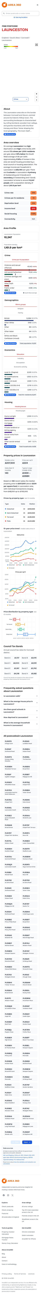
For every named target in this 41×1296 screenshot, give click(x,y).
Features (5, 1213)
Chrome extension (28, 1232)
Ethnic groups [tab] (21, 304)
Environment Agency (21, 1157)
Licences (31, 1274)
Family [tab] (20, 313)
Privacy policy (7, 1274)
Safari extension (27, 1235)
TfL (15, 1159)
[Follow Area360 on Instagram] (8, 1195)
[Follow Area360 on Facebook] (4, 1195)
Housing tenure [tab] (20, 406)
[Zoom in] (36, 93)
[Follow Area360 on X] (12, 1195)
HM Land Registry (8, 1155)
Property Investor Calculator (8, 1233)
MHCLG (12, 1157)
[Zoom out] (36, 97)
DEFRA (31, 1157)
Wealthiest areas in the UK (30, 1220)
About (4, 1257)
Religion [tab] (21, 309)
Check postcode (7, 1206)
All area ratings (27, 1206)
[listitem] (12, 742)
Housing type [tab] (20, 411)
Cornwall (25, 38)
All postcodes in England (10, 1217)
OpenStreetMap (8, 1159)
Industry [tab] (20, 358)
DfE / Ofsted (24, 1155)
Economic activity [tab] (20, 367)
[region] (20, 72)
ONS (30, 1155)
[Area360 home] (11, 5)
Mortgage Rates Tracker (7, 1239)
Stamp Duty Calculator (10, 1243)
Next (27, 1142)
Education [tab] (20, 354)
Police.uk (17, 1155)
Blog (3, 1254)
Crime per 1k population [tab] (20, 260)
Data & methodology (9, 1264)
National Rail (20, 1159)
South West (15, 38)
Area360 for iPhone (29, 1239)
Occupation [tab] (20, 363)
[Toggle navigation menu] (37, 5)
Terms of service (20, 1274)
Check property (7, 1210)
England (5, 38)
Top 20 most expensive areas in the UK (30, 1211)
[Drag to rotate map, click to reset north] (36, 100)
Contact (4, 1261)
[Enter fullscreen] (36, 44)
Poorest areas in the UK (30, 1216)
